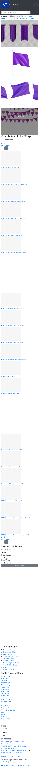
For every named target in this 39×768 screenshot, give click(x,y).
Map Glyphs (18, 752)
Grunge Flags (5, 676)
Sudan (4, 667)
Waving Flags (5, 685)
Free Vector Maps (7, 744)
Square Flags (5, 687)
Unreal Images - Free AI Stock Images (14, 746)
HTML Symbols (6, 752)
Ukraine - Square (8, 661)
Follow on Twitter (25, 765)
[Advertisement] (19, 272)
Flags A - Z (5, 708)
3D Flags (4, 680)
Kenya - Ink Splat (8, 658)
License (4, 716)
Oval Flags (5, 678)
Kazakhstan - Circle (9, 652)
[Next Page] (6, 148)
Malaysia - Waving (8, 650)
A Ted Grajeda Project (9, 762)
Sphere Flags (5, 693)
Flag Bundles (5, 706)
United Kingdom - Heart (10, 663)
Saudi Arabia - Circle (9, 665)
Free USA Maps (19, 742)
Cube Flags (5, 689)
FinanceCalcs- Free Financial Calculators (15, 750)
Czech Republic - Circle (10, 656)
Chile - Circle (7, 654)
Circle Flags (5, 691)
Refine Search (19, 566)
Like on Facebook (9, 765)
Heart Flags (5, 696)
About (3, 712)
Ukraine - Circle (8, 669)
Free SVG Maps (6, 742)
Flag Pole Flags (6, 699)
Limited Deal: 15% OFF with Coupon (17, 17)
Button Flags (5, 683)
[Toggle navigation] (36, 4)
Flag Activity (5, 719)
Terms (11, 756)
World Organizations (8, 710)
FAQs (3, 714)
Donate (18, 756)
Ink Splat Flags (6, 701)
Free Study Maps (7, 748)
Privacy (3, 756)
